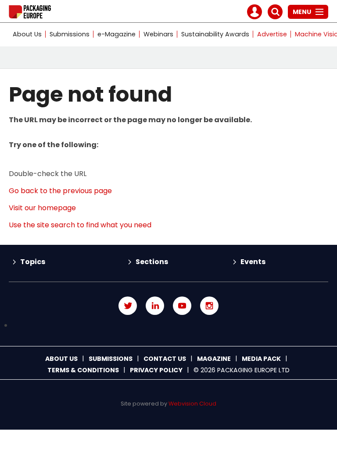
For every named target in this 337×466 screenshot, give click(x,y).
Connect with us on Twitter (127, 306)
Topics (32, 262)
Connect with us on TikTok (168, 325)
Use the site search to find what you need (80, 225)
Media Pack (261, 358)
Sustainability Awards (215, 34)
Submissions (70, 34)
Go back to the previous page (60, 191)
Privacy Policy (156, 370)
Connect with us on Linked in (155, 306)
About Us (27, 34)
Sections (152, 262)
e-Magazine (116, 34)
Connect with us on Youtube (182, 306)
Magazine (214, 358)
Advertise (272, 34)
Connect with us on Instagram (209, 306)
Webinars (158, 34)
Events (252, 262)
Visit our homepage (42, 208)
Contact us (164, 358)
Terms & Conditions (83, 370)
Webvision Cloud (192, 403)
